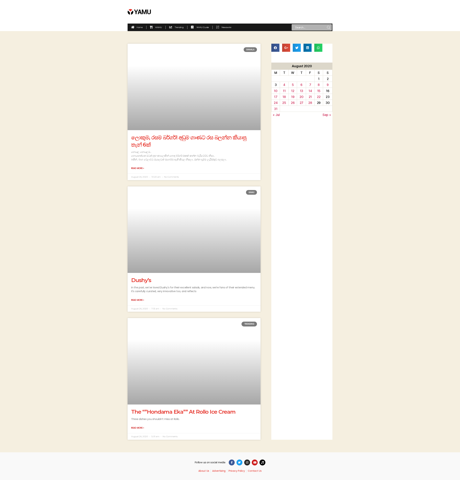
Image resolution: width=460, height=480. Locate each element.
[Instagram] (247, 462)
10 (275, 91)
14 (310, 91)
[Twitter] (239, 462)
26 (293, 103)
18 (284, 97)
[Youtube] (255, 462)
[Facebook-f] (232, 462)
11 (284, 91)
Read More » (137, 168)
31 (275, 109)
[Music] (262, 462)
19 (292, 97)
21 (310, 97)
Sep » (327, 115)
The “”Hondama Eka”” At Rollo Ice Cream (183, 411)
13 (301, 91)
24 (275, 103)
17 (275, 97)
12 (292, 91)
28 (310, 103)
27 (301, 103)
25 (284, 103)
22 (318, 97)
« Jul (276, 115)
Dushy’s (141, 280)
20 (301, 97)
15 (318, 91)
